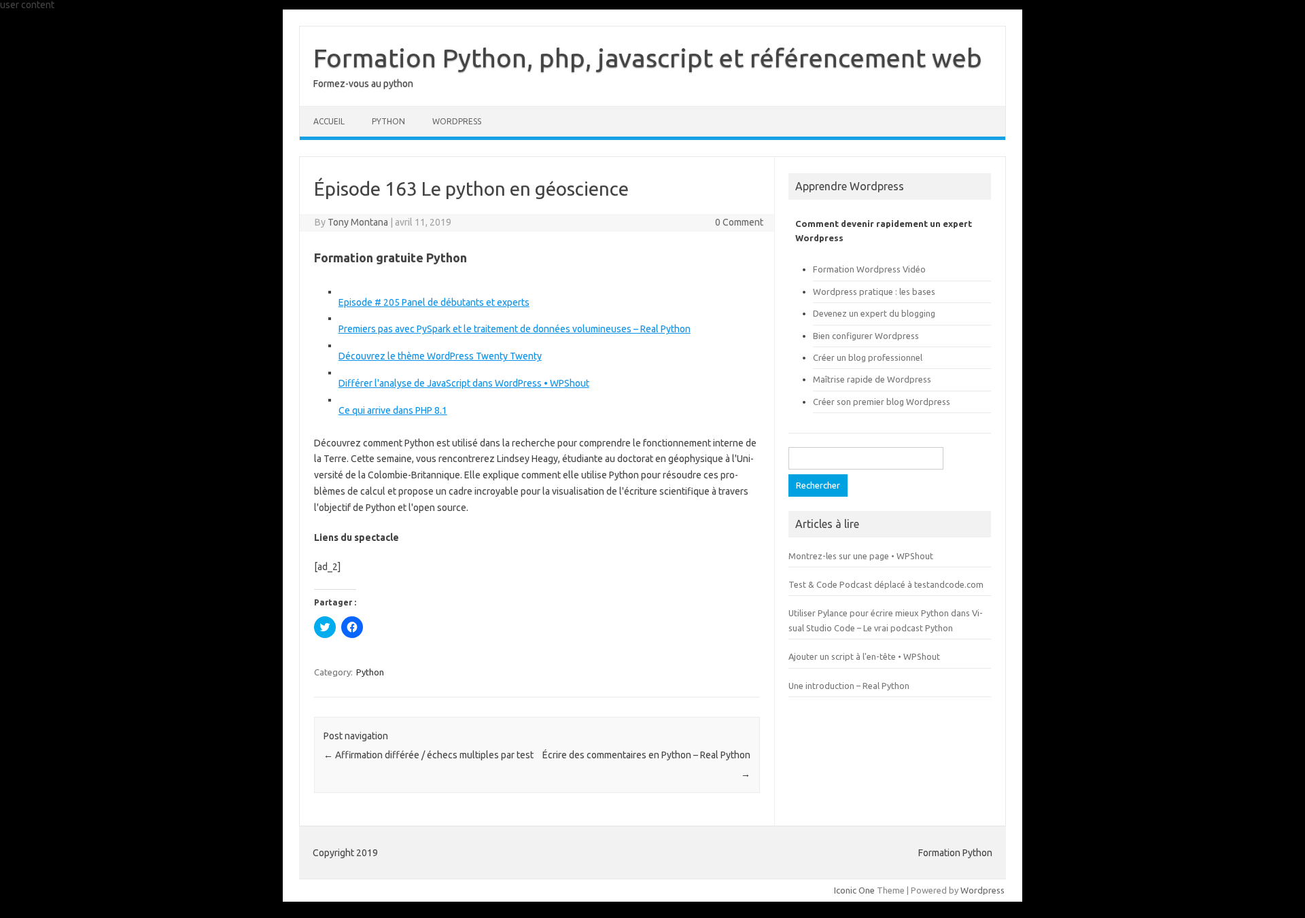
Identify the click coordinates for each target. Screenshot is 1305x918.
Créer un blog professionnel (867, 357)
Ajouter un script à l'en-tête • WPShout (864, 656)
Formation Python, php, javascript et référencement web (647, 57)
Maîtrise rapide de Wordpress (872, 379)
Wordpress (982, 890)
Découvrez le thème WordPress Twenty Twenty (440, 356)
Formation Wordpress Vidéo (869, 269)
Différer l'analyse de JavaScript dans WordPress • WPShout (463, 383)
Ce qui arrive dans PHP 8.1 (392, 410)
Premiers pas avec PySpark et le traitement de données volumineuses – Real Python (514, 328)
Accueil (329, 121)
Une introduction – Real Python (848, 685)
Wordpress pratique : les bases (874, 291)
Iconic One (854, 890)
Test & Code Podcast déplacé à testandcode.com (886, 584)
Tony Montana (358, 222)
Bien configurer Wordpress (866, 335)
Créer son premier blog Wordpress (881, 401)
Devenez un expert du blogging (874, 313)
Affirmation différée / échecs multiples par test (429, 754)
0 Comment (739, 222)
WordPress (456, 121)
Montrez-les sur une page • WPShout (860, 556)
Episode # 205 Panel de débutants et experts (433, 302)
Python (388, 121)
